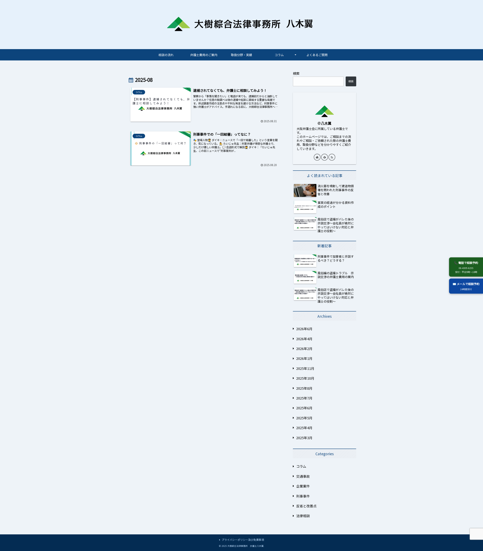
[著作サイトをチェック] (317, 157)
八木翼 (326, 123)
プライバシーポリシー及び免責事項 (243, 540)
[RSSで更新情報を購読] (331, 157)
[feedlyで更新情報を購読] (324, 157)
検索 (296, 73)
